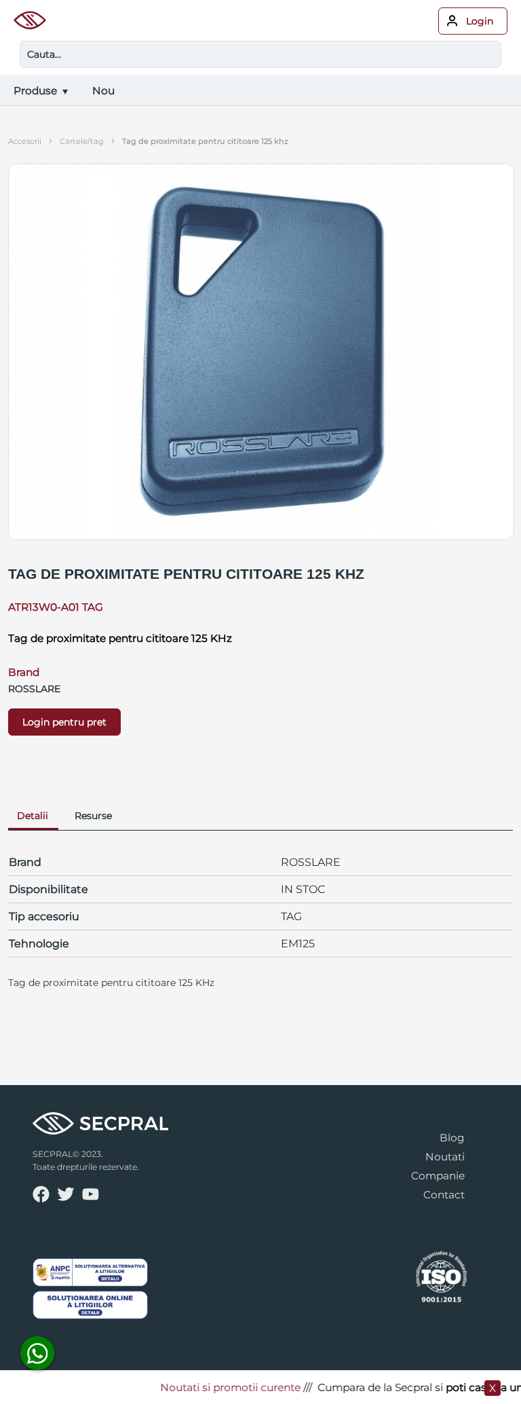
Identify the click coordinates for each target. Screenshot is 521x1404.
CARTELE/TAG (82, 141)
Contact (444, 1194)
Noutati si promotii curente (219, 1387)
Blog (452, 1137)
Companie (438, 1175)
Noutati (445, 1156)
